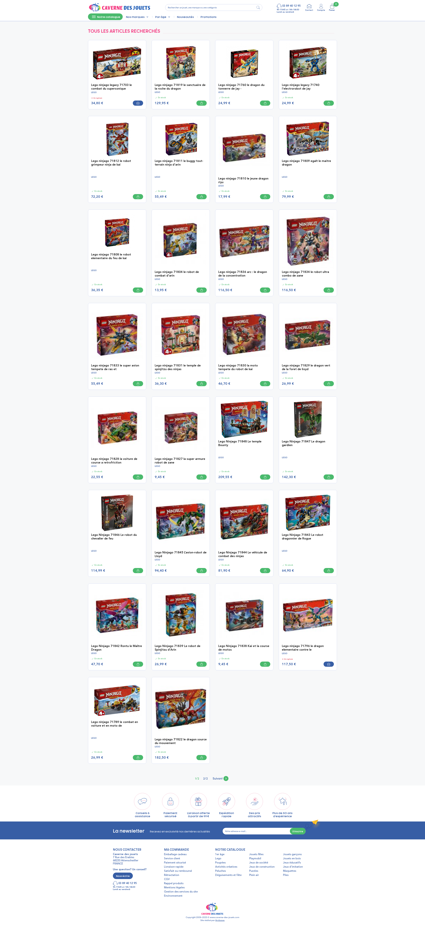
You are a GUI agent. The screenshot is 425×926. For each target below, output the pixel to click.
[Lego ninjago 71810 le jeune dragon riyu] (244, 147)
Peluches (220, 871)
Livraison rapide (173, 867)
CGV (167, 879)
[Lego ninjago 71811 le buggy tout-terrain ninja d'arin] (180, 138)
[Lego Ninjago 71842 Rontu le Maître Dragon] (117, 614)
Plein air (254, 875)
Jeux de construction (262, 867)
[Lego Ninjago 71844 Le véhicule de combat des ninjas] (244, 521)
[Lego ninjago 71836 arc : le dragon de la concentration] (244, 240)
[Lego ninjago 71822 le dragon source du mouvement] (180, 708)
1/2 (197, 778)
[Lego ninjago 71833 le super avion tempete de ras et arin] (117, 334)
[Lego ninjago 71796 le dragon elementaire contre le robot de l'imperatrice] (308, 614)
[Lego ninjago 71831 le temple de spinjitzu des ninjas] (180, 334)
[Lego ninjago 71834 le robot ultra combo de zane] (308, 240)
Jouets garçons (292, 854)
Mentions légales (174, 887)
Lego (218, 858)
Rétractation (171, 875)
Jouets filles (256, 854)
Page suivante (220, 778)
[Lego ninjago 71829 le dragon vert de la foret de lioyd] (308, 334)
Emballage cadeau (175, 854)
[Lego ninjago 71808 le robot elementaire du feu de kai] (117, 232)
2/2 (205, 778)
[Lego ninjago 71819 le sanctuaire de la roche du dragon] (180, 62)
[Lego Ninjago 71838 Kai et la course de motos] (244, 614)
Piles (286, 875)
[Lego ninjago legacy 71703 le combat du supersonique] (117, 62)
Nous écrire (123, 875)
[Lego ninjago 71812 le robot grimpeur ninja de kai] (117, 138)
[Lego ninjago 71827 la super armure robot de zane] (180, 427)
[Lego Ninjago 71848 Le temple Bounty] (244, 419)
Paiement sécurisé (175, 862)
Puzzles (253, 871)
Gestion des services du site (181, 891)
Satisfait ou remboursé (178, 871)
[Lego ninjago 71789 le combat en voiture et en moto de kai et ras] (117, 699)
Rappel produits (173, 883)
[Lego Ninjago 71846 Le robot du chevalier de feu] (117, 512)
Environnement (173, 896)
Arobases (220, 920)
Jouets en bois (292, 858)
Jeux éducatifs (292, 862)
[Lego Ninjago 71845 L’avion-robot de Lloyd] (180, 521)
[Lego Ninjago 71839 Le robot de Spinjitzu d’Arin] (180, 614)
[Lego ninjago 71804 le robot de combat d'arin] (180, 240)
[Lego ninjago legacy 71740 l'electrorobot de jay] (308, 62)
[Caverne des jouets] (119, 7)
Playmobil (255, 858)
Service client (172, 858)
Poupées (220, 862)
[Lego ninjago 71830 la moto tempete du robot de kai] (244, 334)
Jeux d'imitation (293, 867)
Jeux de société (258, 862)
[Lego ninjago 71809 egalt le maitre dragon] (308, 138)
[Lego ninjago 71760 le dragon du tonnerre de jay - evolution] (244, 62)
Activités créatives (226, 867)
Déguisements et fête (228, 875)
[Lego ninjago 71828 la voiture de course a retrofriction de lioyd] (117, 427)
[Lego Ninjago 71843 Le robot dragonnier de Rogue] (308, 512)
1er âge (219, 854)
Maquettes (289, 871)
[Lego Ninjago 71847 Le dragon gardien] (308, 419)
